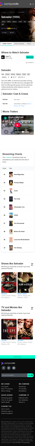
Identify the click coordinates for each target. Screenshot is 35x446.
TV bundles (22, 389)
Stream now (30, 57)
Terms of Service (16, 442)
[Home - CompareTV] (9, 4)
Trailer (5, 32)
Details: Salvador (19, 43)
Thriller (20, 21)
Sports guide (5, 402)
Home (4, 12)
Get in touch (5, 409)
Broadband (22, 391)
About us (22, 402)
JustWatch (30, 62)
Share (12, 32)
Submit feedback (7, 413)
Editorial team (23, 398)
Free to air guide (6, 400)
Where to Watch (7, 43)
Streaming (22, 386)
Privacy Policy (26, 442)
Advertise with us (7, 411)
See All (32, 264)
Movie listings (5, 391)
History (9, 21)
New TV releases (7, 389)
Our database (23, 400)
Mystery (14, 21)
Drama (3, 21)
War (25, 21)
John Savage (21, 105)
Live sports (4, 386)
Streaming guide (6, 398)
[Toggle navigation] (33, 4)
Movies (12, 12)
